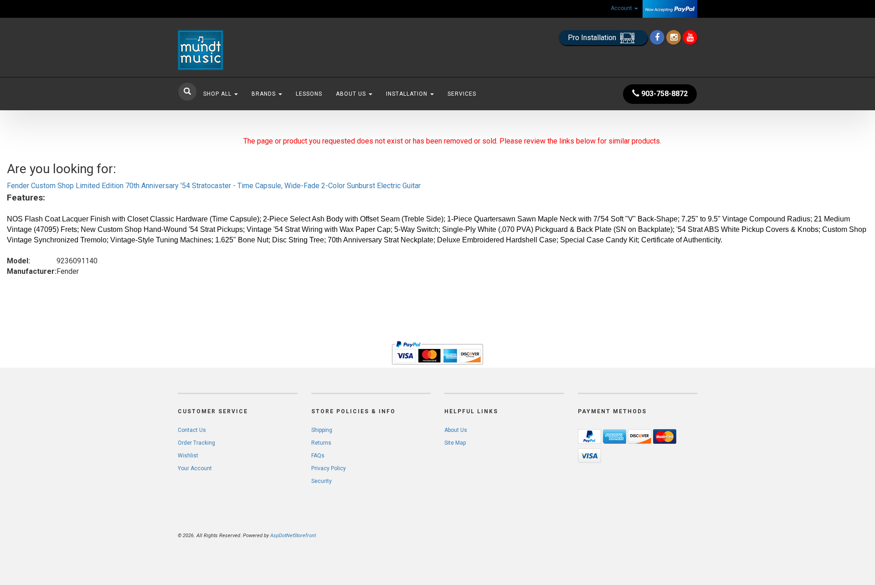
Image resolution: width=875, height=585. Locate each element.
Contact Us (192, 430)
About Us (352, 94)
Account (622, 8)
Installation (407, 94)
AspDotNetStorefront (293, 536)
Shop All (218, 94)
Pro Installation (593, 37)
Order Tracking (196, 443)
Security (321, 481)
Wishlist (188, 455)
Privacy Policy (328, 468)
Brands (265, 94)
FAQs (317, 455)
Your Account (195, 468)
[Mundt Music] (260, 50)
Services (462, 94)
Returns (321, 443)
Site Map (455, 443)
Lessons (309, 94)
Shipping (321, 430)
